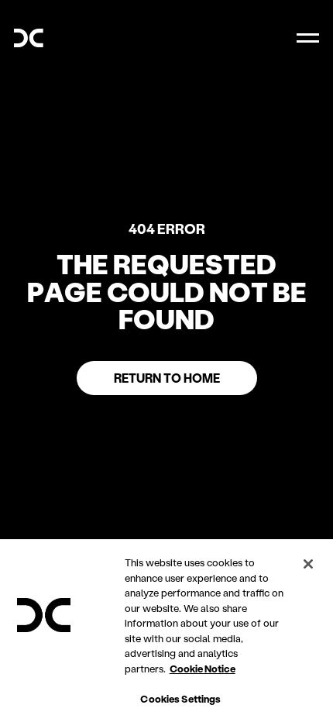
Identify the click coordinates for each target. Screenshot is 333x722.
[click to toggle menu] (308, 38)
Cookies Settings (180, 698)
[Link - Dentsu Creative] (28, 38)
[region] (166, 630)
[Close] (308, 564)
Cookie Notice (202, 668)
